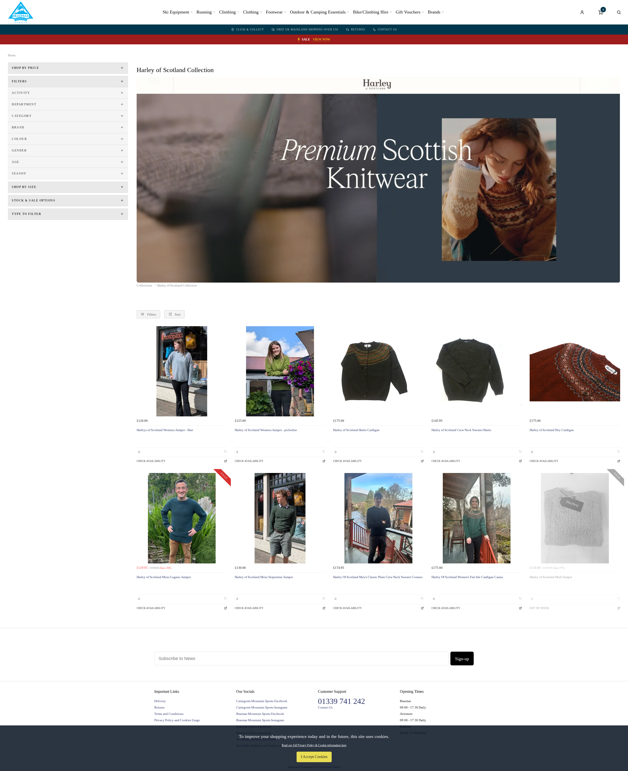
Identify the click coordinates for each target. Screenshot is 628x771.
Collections (145, 285)
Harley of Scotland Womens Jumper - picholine (266, 430)
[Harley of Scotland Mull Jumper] (575, 518)
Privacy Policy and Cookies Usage (177, 720)
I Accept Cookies (314, 757)
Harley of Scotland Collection (177, 285)
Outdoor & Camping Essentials (318, 12)
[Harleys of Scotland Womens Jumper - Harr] (182, 371)
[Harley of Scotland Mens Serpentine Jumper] (280, 518)
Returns (358, 29)
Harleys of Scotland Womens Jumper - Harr (165, 430)
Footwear (274, 12)
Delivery (160, 701)
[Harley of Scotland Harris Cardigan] (378, 371)
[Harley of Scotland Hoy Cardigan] (575, 371)
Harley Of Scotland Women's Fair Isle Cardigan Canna (467, 577)
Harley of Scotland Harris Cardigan (356, 430)
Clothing (251, 12)
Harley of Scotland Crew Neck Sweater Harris (461, 430)
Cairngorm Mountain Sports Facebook (261, 701)
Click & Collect (250, 29)
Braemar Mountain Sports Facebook (260, 714)
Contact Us (387, 29)
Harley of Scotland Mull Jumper (551, 577)
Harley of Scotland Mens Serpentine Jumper (264, 577)
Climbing (227, 12)
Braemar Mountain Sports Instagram (260, 720)
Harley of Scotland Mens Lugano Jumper (164, 577)
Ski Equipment (176, 12)
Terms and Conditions (168, 714)
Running (204, 12)
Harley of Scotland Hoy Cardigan (552, 430)
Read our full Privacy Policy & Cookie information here (314, 745)
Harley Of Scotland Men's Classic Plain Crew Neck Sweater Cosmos (377, 577)
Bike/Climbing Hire (370, 12)
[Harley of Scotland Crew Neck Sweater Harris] (477, 371)
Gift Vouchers (408, 12)
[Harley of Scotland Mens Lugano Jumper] (182, 518)
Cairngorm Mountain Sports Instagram (261, 707)
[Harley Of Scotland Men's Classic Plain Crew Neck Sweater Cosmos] (378, 518)
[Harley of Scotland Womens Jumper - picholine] (280, 371)
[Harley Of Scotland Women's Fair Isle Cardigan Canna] (477, 518)
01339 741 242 (341, 701)
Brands (434, 12)
